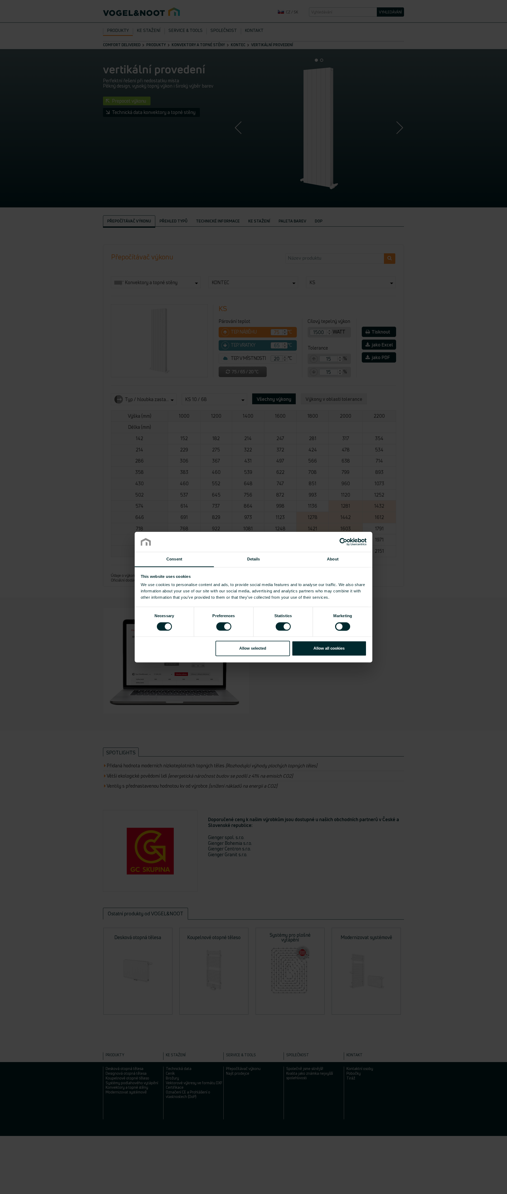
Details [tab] (253, 559)
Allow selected (252, 648)
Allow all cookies (329, 648)
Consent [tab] (174, 559)
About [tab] (333, 559)
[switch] (223, 626)
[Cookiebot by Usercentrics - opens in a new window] (343, 542)
